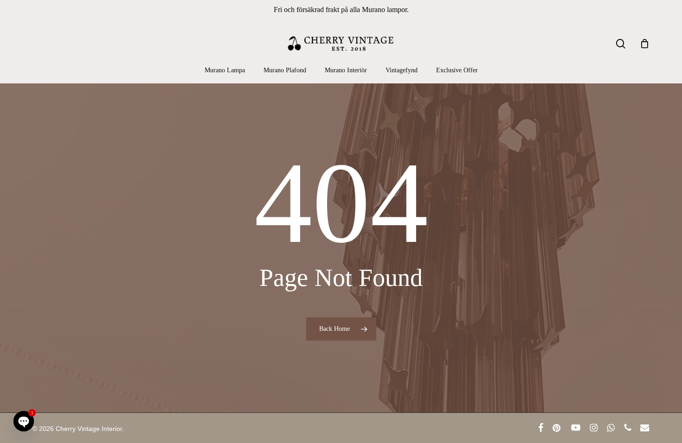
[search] (620, 44)
